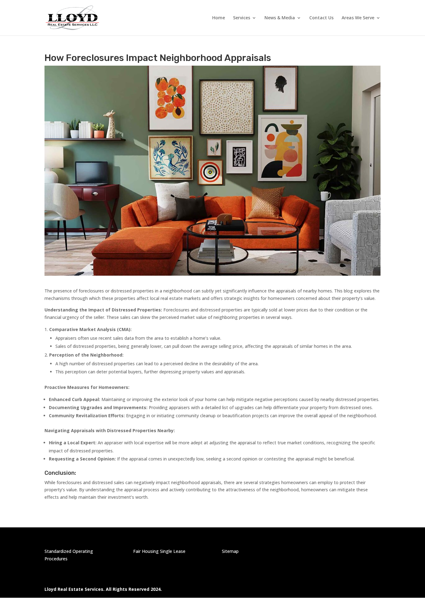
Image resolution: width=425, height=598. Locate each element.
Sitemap (230, 551)
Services (241, 18)
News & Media (279, 18)
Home (218, 18)
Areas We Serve (358, 18)
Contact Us (321, 18)
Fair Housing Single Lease (159, 551)
